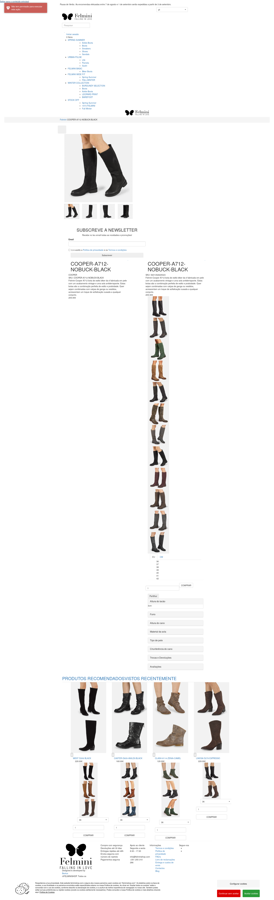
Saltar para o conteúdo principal (14, 1)
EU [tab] (153, 556)
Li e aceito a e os (99, 249)
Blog (157, 871)
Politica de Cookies (47, 892)
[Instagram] (184, 851)
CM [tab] (161, 556)
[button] (172, 9)
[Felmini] (76, 856)
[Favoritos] (64, 31)
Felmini (63, 119)
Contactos (160, 868)
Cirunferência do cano (161, 649)
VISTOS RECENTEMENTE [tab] (151, 678)
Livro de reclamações (165, 859)
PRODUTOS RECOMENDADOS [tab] (93, 678)
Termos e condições (117, 249)
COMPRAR (186, 585)
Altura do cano (157, 623)
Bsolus (65, 873)
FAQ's (158, 856)
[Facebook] (184, 848)
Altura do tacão (157, 601)
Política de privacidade (93, 249)
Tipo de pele (156, 640)
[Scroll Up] (62, 130)
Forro (152, 614)
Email (71, 239)
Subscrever (107, 255)
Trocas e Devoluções (160, 657)
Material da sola (158, 631)
